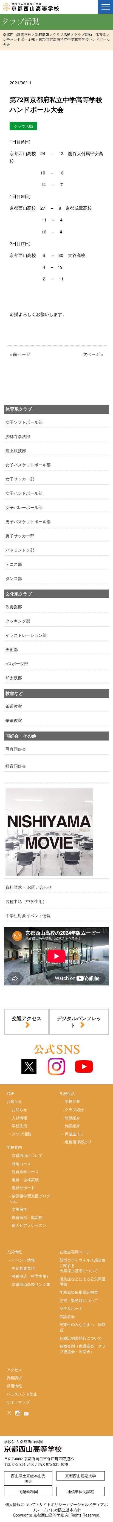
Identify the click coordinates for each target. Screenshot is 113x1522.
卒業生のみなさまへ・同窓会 (83, 1327)
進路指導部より (78, 1141)
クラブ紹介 (74, 1109)
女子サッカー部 (19, 479)
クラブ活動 (21, 1133)
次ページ (91, 354)
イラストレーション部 (26, 635)
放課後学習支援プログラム (29, 1198)
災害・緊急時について (79, 1300)
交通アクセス (26, 1018)
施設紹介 (72, 1125)
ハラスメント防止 (22, 1394)
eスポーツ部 (16, 663)
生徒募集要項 (23, 1268)
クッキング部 (17, 621)
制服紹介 (72, 1117)
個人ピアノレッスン (29, 1225)
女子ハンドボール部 (24, 493)
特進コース (21, 1163)
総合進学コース (25, 1171)
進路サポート (23, 1187)
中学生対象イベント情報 (28, 915)
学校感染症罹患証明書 (79, 1292)
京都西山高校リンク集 (31, 1284)
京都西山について (27, 1155)
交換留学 (19, 1209)
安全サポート (71, 1308)
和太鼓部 (13, 677)
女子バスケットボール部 (28, 464)
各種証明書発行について (81, 1338)
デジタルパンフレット (79, 1022)
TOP (10, 1093)
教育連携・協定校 (27, 1217)
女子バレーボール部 (24, 507)
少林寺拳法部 (17, 436)
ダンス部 (13, 578)
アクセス (14, 1369)
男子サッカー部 (19, 535)
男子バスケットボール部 (28, 521)
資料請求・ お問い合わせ (28, 887)
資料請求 (14, 1377)
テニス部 (13, 564)
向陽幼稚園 (28, 1491)
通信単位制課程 (80, 1491)
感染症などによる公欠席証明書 (83, 1281)
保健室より (74, 1133)
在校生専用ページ (75, 1251)
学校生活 (19, 1125)
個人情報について (20, 1504)
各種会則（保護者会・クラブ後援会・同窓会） (83, 1348)
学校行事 (72, 1101)
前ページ (21, 354)
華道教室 (13, 720)
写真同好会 (15, 749)
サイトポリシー (52, 1504)
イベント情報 (23, 1260)
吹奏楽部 (13, 606)
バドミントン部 (19, 550)
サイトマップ (18, 1402)
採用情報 (14, 1385)
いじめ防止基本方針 (64, 1509)
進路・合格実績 (25, 1179)
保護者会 (67, 1316)
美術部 (11, 649)
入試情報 (19, 1117)
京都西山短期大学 (80, 1475)
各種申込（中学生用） (26, 901)
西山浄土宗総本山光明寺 (28, 1478)
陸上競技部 (15, 450)
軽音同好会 (15, 766)
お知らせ (19, 1109)
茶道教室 (13, 706)
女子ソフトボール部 (24, 422)
